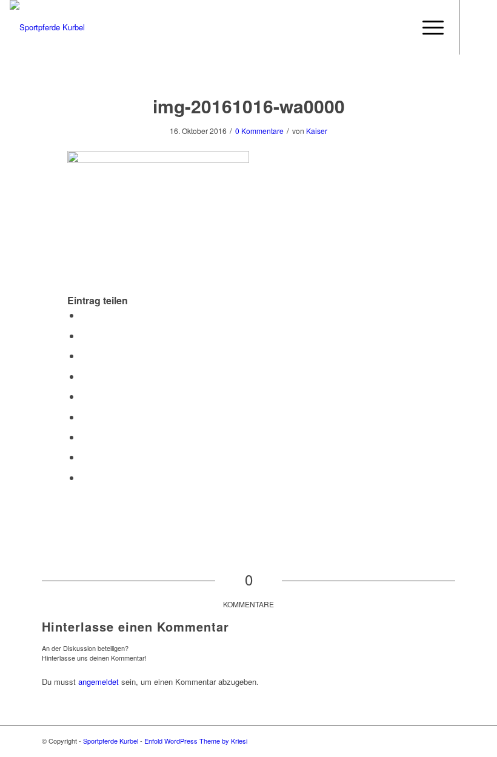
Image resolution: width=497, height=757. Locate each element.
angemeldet (98, 681)
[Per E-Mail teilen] (84, 477)
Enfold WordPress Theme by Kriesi (195, 740)
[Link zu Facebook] (478, 27)
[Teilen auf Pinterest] (84, 376)
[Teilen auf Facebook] (84, 314)
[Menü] (427, 27)
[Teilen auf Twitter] (84, 335)
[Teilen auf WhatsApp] (84, 355)
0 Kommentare (259, 130)
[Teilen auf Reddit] (84, 456)
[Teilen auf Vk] (84, 436)
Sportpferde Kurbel (110, 740)
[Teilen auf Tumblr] (84, 416)
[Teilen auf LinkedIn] (84, 396)
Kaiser (316, 130)
